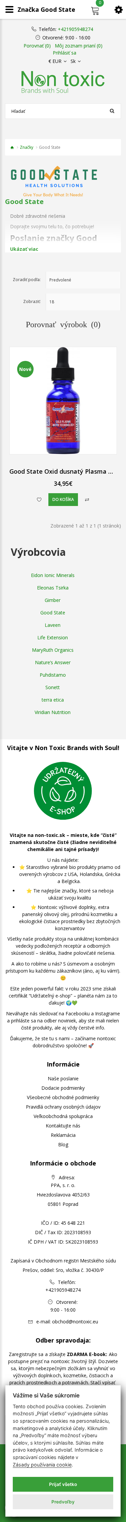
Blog (63, 1144)
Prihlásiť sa (64, 52)
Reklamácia (63, 1135)
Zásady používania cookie (42, 1464)
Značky (26, 147)
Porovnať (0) (37, 45)
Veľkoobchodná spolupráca (63, 1116)
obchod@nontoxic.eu (75, 1321)
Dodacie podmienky (63, 1088)
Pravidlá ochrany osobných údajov (63, 1107)
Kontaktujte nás (63, 1125)
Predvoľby (63, 1501)
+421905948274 (75, 29)
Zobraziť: (32, 301)
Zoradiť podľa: (27, 279)
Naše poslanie (63, 1078)
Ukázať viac (24, 249)
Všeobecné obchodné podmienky (63, 1097)
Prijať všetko (63, 1484)
